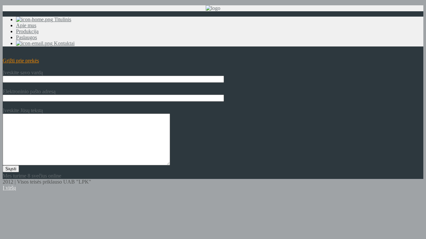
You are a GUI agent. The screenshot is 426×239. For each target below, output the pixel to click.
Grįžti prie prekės (21, 60)
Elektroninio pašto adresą (29, 91)
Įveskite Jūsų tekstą (23, 110)
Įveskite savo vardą (23, 72)
